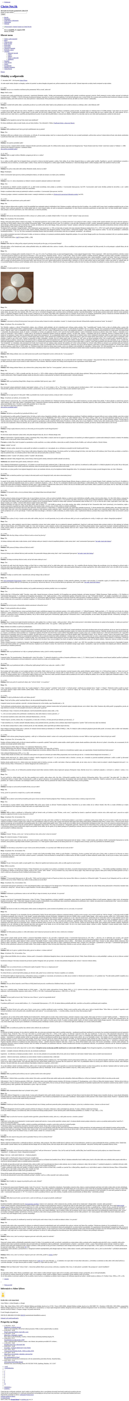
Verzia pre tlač (8, 1285)
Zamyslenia (7, 47)
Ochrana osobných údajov (8, 1396)
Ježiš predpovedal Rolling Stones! (13, 1362)
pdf (17, 237)
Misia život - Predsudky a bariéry (13, 1335)
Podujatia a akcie (9, 50)
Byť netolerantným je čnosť (12, 1357)
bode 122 (40, 1260)
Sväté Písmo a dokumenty (11, 20)
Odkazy (10, 56)
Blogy (6, 40)
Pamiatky (6, 61)
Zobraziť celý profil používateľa (10, 1318)
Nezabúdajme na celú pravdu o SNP (14, 1340)
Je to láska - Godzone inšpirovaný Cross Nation (17, 1347)
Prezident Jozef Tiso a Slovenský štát (14, 1344)
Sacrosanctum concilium (32, 1204)
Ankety (6, 64)
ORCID (23, 1315)
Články (10, 54)
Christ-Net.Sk (9, 6)
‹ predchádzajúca (9, 1368)
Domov (3, 72)
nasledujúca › (7, 1387)
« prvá (6, 1366)
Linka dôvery (8, 62)
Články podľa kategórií (10, 39)
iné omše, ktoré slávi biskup (103, 541)
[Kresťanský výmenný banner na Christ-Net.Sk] (17, 26)
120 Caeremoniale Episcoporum (13, 580)
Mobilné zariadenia (9, 67)
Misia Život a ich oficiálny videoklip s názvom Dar (18, 1354)
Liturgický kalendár (9, 48)
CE (26, 1247)
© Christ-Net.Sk (5, 1398)
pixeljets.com (25, 1399)
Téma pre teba (8, 42)
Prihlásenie (7, 2)
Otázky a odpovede (13, 58)
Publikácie (11, 59)
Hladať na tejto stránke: (7, 12)
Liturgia (6, 1279)
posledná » (7, 1388)
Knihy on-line (8, 43)
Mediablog (7, 19)
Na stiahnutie (7, 65)
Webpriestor (7, 22)
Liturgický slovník (13, 53)
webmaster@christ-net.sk (27, 1394)
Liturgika (6, 51)
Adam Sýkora (23, 80)
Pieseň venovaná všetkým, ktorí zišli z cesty (16, 1332)
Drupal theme (15, 1399)
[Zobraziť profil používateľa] (3, 1297)
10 (5, 1384)
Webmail (6, 23)
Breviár (6, 17)
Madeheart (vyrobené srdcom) (12, 1327)
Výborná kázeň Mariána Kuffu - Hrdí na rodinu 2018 (19, 1351)
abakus (51, 1254)
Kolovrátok (7, 45)
